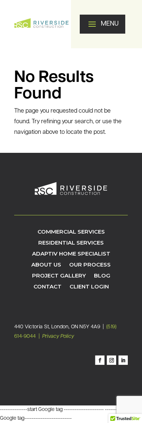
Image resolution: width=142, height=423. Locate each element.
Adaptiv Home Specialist (71, 254)
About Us (46, 265)
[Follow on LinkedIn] (123, 360)
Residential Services (71, 243)
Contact (47, 287)
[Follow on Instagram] (111, 360)
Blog (102, 276)
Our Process (90, 265)
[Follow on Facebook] (99, 360)
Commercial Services (71, 232)
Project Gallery (59, 276)
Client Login (89, 287)
